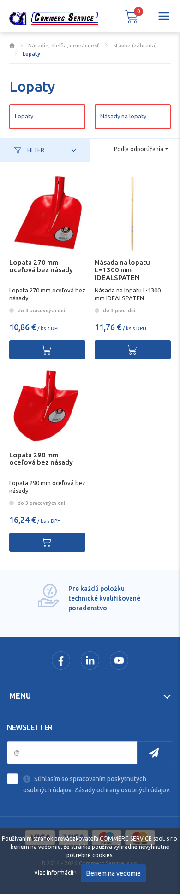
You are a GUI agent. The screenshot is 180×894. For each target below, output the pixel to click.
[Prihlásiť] (155, 752)
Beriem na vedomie (113, 873)
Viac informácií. (54, 873)
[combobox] (141, 149)
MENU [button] (20, 696)
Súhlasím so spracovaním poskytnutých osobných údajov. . (97, 784)
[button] (131, 16)
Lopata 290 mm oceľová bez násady (41, 459)
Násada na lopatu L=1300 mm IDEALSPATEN (122, 270)
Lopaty (24, 116)
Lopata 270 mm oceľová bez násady (41, 266)
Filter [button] (35, 150)
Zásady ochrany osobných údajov (121, 790)
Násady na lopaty (123, 116)
